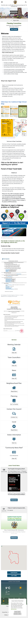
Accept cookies (17, 611)
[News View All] (14, 375)
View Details (14, 29)
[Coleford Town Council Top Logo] (15, 1)
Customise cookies (17, 613)
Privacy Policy (4, 612)
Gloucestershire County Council (10, 253)
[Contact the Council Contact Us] (14, 414)
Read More (14, 391)
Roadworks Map (5, 246)
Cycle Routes (14, 572)
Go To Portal (14, 404)
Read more (14, 500)
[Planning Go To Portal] (14, 401)
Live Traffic (14, 575)
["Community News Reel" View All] (14, 453)
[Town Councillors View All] (14, 362)
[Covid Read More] (14, 427)
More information (14, 609)
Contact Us (14, 417)
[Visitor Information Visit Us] (14, 440)
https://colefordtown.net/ (8, 52)
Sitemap (6, 614)
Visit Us (14, 443)
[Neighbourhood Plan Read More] (14, 388)
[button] (1, 2)
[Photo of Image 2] (14, 216)
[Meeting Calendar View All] (14, 349)
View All (14, 352)
